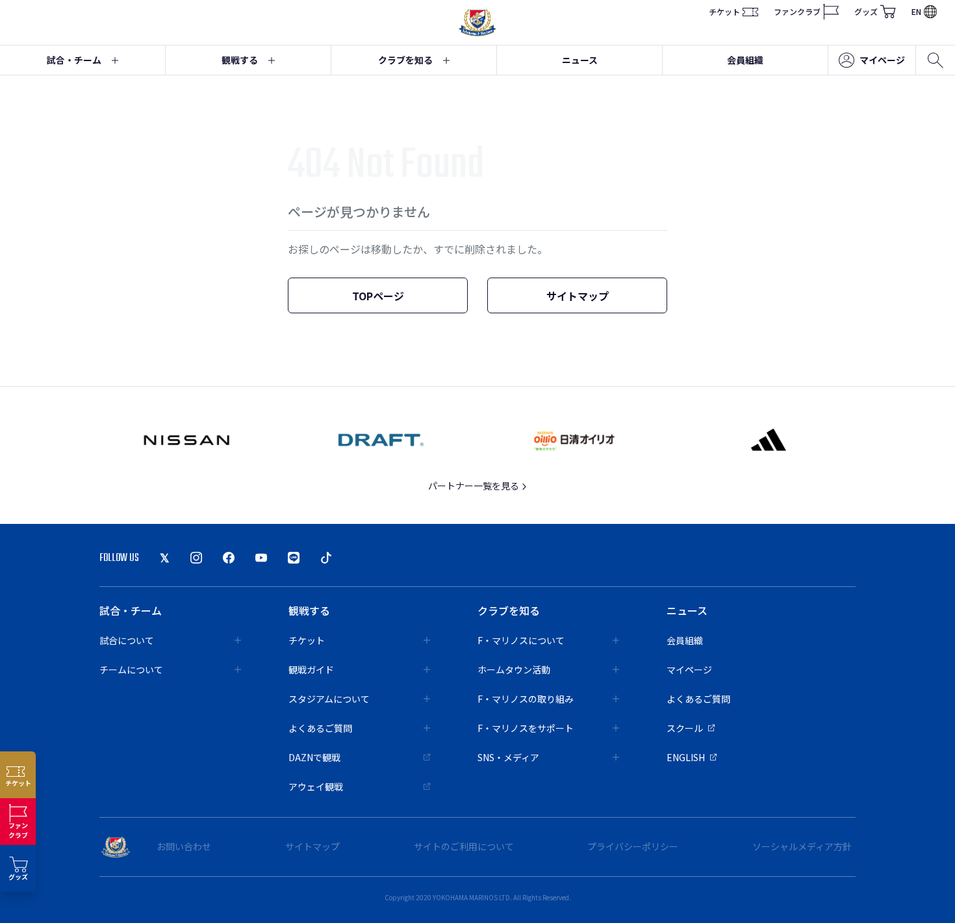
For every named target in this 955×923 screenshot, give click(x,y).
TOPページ (378, 296)
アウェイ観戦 (315, 786)
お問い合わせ (184, 846)
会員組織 (745, 59)
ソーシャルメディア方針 (802, 846)
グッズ (866, 11)
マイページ (882, 59)
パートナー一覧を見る (474, 485)
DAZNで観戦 (314, 757)
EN (916, 11)
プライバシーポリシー (632, 846)
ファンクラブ (797, 11)
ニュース (580, 59)
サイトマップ (577, 296)
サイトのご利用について (464, 846)
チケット (724, 11)
